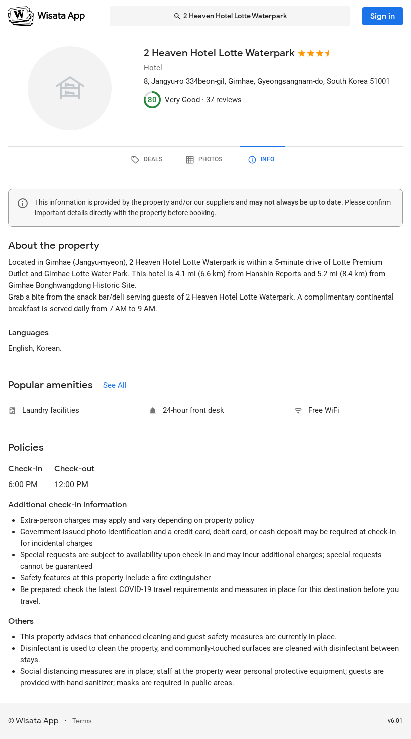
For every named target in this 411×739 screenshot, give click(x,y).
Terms (82, 721)
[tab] (148, 159)
